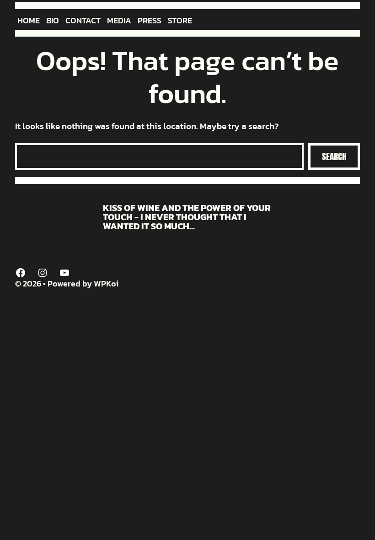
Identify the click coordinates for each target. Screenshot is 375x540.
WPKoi (106, 283)
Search (334, 156)
